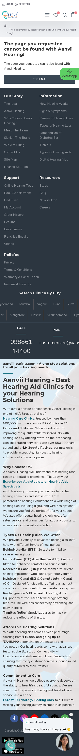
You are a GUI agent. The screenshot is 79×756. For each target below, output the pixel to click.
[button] (64, 743)
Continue (39, 79)
